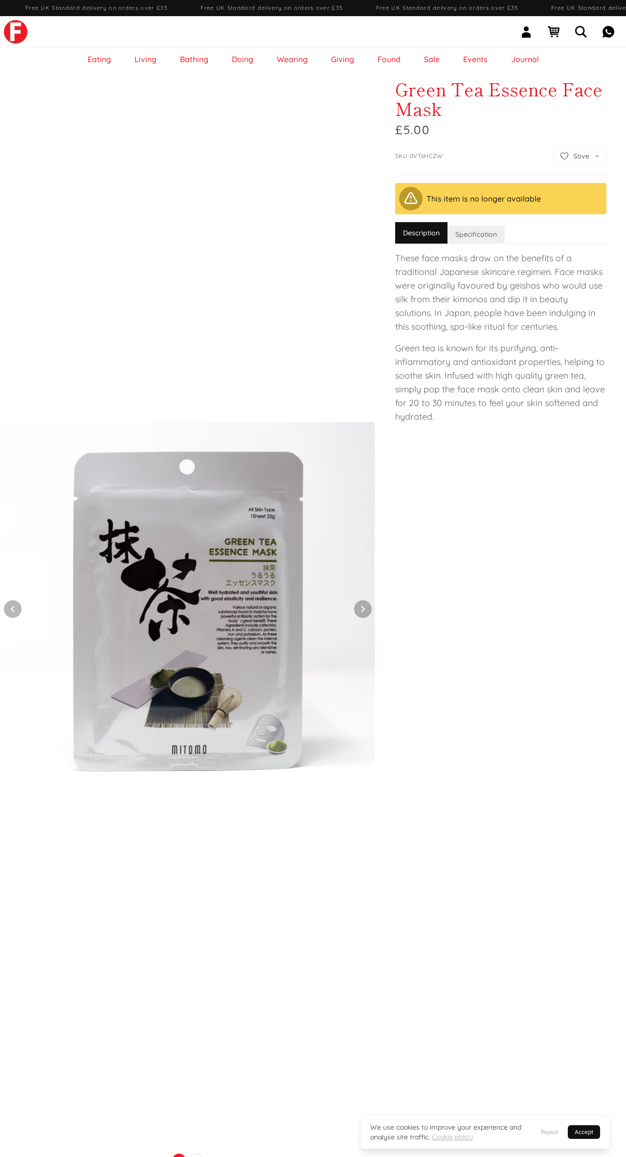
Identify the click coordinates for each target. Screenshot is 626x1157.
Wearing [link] (292, 59)
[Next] (363, 609)
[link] (15, 31)
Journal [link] (525, 59)
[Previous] (13, 609)
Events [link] (475, 59)
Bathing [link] (194, 59)
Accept (584, 1131)
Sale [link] (432, 59)
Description (421, 232)
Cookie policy (452, 1137)
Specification (476, 234)
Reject (549, 1131)
